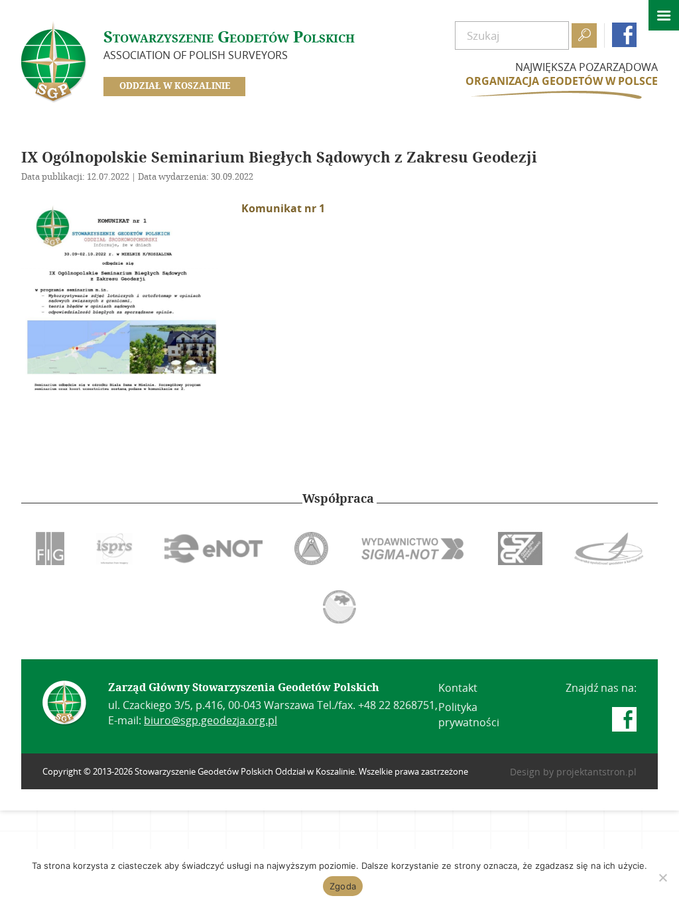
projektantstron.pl (596, 771)
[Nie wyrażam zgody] (662, 877)
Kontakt (457, 687)
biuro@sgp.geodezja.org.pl (210, 720)
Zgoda (343, 886)
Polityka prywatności (468, 715)
